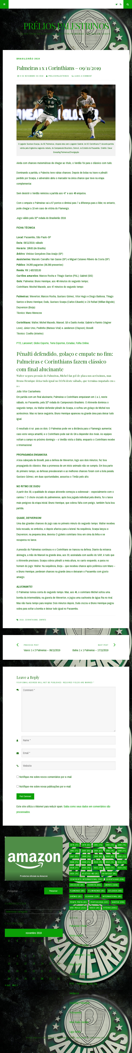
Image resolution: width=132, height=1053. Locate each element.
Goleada (115, 891)
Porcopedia (75, 1012)
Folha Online (82, 343)
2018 (74, 868)
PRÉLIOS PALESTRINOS (66, 25)
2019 (22, 620)
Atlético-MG (90, 873)
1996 (122, 851)
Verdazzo (74, 993)
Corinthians (31, 620)
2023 (122, 868)
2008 (74, 862)
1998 (86, 856)
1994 (98, 851)
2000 (110, 856)
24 (9, 978)
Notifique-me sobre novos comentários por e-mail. (45, 777)
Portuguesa (99, 902)
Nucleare (81, 1038)
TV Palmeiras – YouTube (82, 955)
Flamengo (77, 891)
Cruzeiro (77, 885)
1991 (74, 851)
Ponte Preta (78, 902)
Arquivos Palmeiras (79, 974)
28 (42, 978)
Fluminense (96, 891)
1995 (110, 851)
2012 (110, 862)
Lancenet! (27, 343)
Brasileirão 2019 (28, 58)
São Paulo (78, 908)
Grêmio (76, 896)
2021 (98, 868)
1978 (74, 845)
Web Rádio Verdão (79, 1022)
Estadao (70, 343)
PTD (18, 343)
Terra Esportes (57, 343)
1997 (74, 856)
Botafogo (109, 873)
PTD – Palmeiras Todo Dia (83, 983)
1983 (110, 845)
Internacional (112, 896)
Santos (118, 902)
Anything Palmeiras (79, 1003)
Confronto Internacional (86, 879)
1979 (86, 845)
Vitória (110, 908)
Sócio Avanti (75, 935)
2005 (122, 856)
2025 (74, 873)
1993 (86, 851)
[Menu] (4, 4)
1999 (98, 856)
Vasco (95, 908)
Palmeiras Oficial (78, 926)
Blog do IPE (75, 964)
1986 (122, 845)
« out (7, 985)
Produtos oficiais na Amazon (34, 876)
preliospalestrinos (58, 76)
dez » (15, 985)
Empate (42, 620)
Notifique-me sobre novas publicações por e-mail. (45, 786)
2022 (110, 868)
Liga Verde (75, 1032)
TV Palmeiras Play (79, 945)
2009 (86, 862)
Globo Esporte (41, 343)
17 (9, 971)
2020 (86, 868)
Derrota (94, 885)
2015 (122, 862)
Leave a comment (83, 76)
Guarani (92, 896)
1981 (98, 845)
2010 (98, 862)
